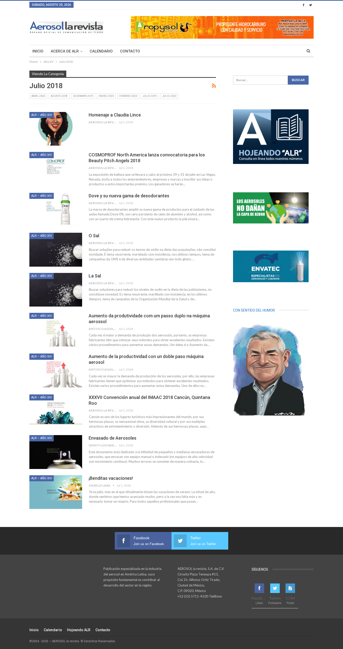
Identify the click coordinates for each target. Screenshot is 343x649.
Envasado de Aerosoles (112, 438)
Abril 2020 (38, 96)
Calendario (101, 51)
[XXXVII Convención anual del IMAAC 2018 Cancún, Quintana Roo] (55, 411)
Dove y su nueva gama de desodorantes (129, 195)
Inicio (37, 51)
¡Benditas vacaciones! (111, 478)
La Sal (95, 275)
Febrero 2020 (128, 96)
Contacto (130, 51)
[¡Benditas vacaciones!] (55, 492)
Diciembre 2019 (83, 96)
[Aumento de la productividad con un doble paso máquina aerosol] (55, 370)
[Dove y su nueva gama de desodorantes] (55, 209)
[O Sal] (55, 249)
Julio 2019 (150, 96)
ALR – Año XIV (41, 115)
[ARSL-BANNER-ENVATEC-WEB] (271, 266)
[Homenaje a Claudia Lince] (55, 129)
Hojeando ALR (78, 630)
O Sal (94, 235)
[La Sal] (55, 290)
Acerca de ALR (65, 51)
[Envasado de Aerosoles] (55, 452)
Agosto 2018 (59, 96)
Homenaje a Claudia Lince (115, 114)
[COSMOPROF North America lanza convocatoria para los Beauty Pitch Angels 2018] (55, 169)
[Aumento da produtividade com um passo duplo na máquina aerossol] (55, 329)
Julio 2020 (169, 96)
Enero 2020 (106, 96)
